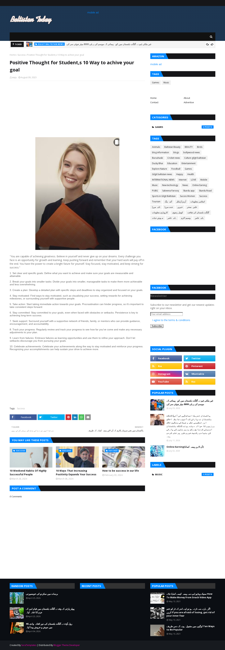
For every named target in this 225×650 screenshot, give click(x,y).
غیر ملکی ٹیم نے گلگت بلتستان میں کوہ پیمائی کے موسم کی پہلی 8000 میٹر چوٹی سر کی (189, 402)
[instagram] (166, 374)
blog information (160, 152)
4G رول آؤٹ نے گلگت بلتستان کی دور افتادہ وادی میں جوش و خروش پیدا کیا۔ (49, 625)
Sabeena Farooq (170, 190)
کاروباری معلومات (160, 212)
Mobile (203, 179)
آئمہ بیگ (168, 201)
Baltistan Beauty (172, 146)
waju (14, 77)
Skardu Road (205, 190)
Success (21, 54)
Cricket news (173, 157)
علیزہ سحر (192, 207)
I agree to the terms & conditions (171, 320)
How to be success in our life (120, 470)
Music (166, 82)
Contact (154, 102)
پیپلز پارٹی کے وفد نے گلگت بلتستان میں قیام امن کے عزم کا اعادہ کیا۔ (50, 610)
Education (172, 163)
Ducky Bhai (157, 163)
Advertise (189, 102)
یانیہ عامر (199, 217)
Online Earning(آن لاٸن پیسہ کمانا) (185, 446)
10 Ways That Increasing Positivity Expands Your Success (76, 472)
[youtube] (166, 382)
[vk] (199, 374)
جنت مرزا (169, 207)
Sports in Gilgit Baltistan (164, 196)
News (185, 185)
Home (13, 54)
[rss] (166, 366)
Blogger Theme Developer (66, 645)
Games (155, 82)
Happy (179, 174)
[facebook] (166, 358)
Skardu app (189, 190)
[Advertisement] (77, 109)
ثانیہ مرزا (156, 207)
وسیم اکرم (186, 217)
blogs (176, 152)
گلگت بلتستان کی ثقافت (198, 212)
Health (190, 174)
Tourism (156, 201)
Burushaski (157, 157)
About (187, 97)
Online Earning (199, 185)
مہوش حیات (157, 217)
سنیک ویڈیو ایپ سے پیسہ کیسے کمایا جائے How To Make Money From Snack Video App (189, 595)
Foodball (175, 168)
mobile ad (93, 12)
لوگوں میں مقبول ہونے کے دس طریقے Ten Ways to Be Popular (190, 628)
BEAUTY (189, 146)
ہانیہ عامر (172, 217)
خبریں (180, 207)
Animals (156, 146)
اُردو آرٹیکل (181, 201)
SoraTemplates (28, 645)
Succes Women (187, 196)
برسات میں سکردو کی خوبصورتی (77, 44)
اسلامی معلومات (197, 201)
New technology (170, 185)
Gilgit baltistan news (162, 174)
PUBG (155, 190)
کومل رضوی (177, 212)
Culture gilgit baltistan (195, 157)
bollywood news (191, 152)
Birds (199, 146)
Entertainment (188, 163)
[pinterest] (199, 366)
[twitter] (199, 358)
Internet (183, 179)
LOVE (193, 179)
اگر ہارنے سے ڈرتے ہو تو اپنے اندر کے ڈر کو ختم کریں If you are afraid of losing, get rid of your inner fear (190, 612)
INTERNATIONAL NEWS (163, 179)
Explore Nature (159, 168)
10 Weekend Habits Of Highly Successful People (28, 472)
